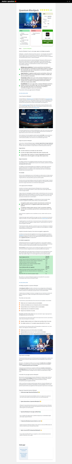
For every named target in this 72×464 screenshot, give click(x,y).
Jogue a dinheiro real (47, 41)
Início (20, 48)
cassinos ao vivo (36, 107)
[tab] (36, 395)
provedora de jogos (26, 105)
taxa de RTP (21, 235)
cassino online (45, 218)
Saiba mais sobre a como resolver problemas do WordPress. (23, 455)
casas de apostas (49, 98)
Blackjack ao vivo (30, 98)
